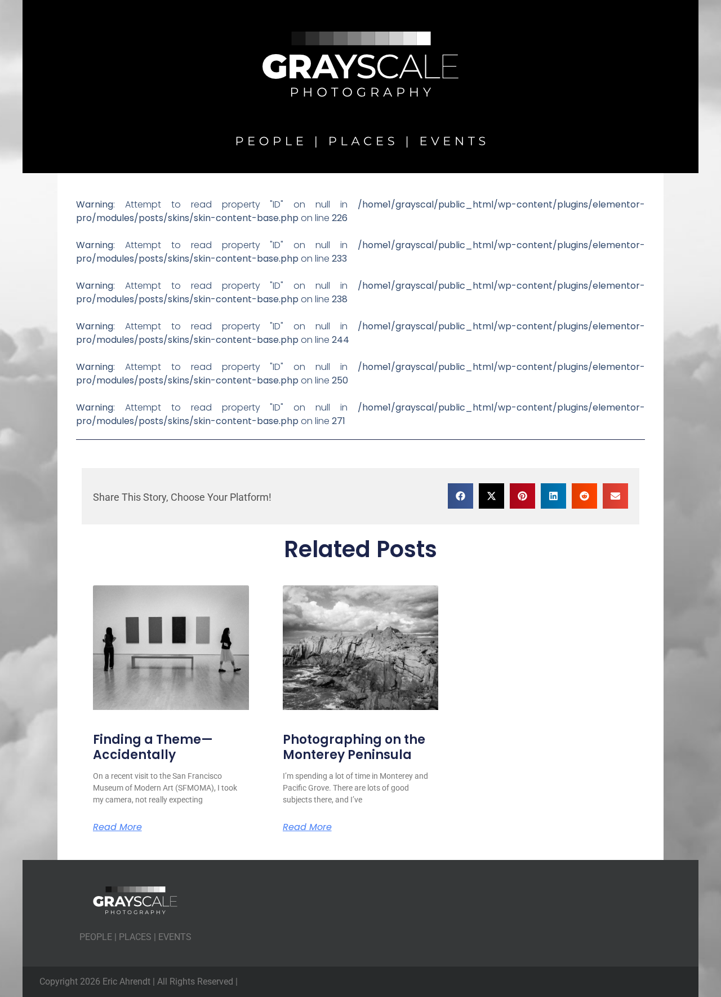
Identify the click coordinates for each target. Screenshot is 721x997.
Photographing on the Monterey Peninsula (354, 747)
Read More (117, 827)
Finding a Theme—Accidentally (153, 747)
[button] (460, 496)
